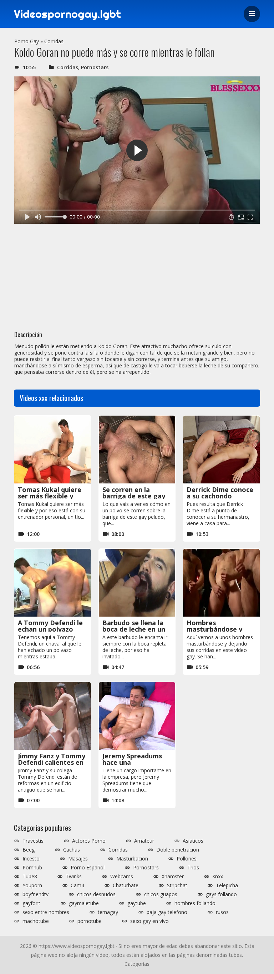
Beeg (28, 850)
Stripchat (177, 885)
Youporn (32, 885)
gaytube (136, 903)
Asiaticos (193, 841)
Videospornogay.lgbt (67, 14)
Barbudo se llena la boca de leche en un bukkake (133, 629)
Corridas (54, 41)
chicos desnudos (96, 894)
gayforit (31, 903)
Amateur (144, 841)
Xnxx (217, 876)
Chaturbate (125, 885)
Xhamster (173, 876)
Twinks (74, 876)
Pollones (187, 859)
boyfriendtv (35, 894)
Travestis (33, 841)
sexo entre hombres (45, 912)
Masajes (78, 859)
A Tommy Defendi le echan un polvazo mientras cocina (50, 629)
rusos (222, 912)
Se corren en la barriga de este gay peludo (133, 496)
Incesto (31, 859)
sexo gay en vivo (149, 921)
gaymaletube (84, 903)
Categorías (137, 963)
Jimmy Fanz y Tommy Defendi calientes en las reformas (51, 762)
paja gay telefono (167, 912)
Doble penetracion (177, 850)
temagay (108, 912)
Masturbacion (132, 859)
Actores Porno (89, 841)
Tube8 (29, 876)
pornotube (89, 921)
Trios (193, 867)
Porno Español (88, 867)
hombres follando (194, 903)
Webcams (121, 876)
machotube (35, 921)
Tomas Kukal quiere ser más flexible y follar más (49, 496)
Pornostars (94, 67)
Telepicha (227, 885)
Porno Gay (26, 41)
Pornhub (32, 867)
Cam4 (77, 885)
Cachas (71, 850)
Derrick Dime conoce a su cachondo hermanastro (220, 496)
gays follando (221, 894)
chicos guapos (160, 894)
